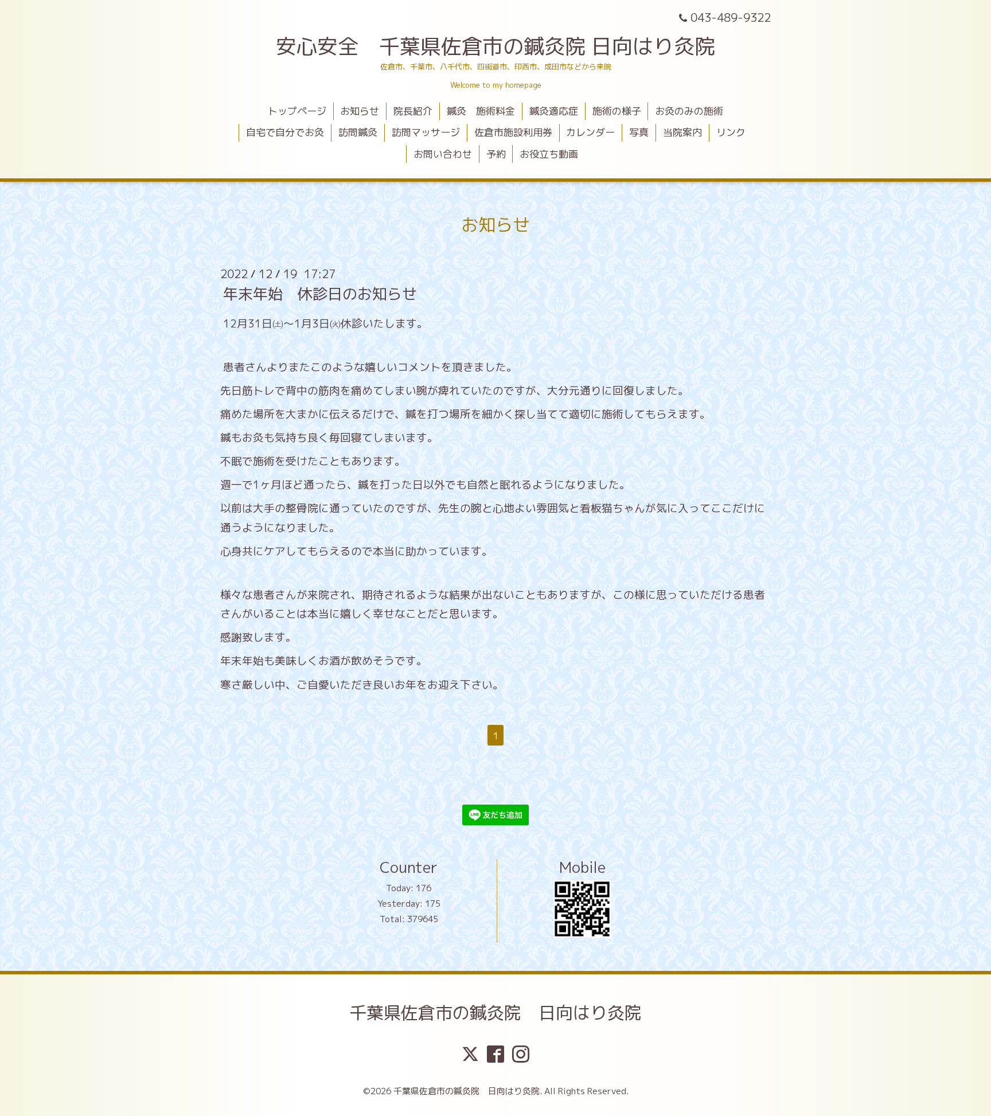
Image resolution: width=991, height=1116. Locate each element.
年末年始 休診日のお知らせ (320, 293)
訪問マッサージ (426, 132)
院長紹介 (412, 111)
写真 (639, 132)
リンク (731, 132)
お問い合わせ (442, 154)
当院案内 (682, 132)
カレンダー (590, 132)
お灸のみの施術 (689, 111)
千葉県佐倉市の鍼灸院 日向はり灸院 (495, 1013)
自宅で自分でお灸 (285, 132)
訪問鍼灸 (357, 132)
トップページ (297, 111)
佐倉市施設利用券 (513, 132)
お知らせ (359, 111)
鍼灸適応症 (553, 111)
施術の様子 (616, 111)
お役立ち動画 (549, 154)
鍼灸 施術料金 (481, 111)
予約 (496, 154)
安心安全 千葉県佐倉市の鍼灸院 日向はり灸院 (495, 46)
